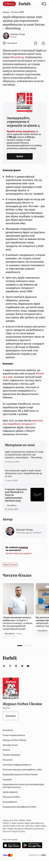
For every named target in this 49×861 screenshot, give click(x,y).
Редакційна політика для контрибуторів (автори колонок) (23, 785)
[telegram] (22, 666)
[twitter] (4, 666)
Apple (6, 565)
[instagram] (16, 666)
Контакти (8, 730)
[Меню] (44, 3)
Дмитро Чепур (17, 34)
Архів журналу (10, 792)
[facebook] (10, 666)
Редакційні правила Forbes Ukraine (20, 774)
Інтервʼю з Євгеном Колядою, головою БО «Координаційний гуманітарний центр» (17, 623)
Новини (6, 12)
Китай (14, 565)
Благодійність (10, 802)
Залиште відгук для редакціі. (19, 553)
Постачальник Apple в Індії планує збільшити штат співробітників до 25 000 (23, 473)
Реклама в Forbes (11, 797)
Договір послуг (10, 745)
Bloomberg (17, 57)
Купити (19, 156)
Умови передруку (11, 755)
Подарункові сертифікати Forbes (19, 807)
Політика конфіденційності (17, 764)
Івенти (6, 750)
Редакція (7, 779)
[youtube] (28, 666)
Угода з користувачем (14, 735)
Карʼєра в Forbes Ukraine (14, 740)
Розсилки (7, 760)
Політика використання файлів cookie (22, 769)
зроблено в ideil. (37, 855)
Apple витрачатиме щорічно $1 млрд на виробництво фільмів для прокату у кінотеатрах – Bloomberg (24, 454)
